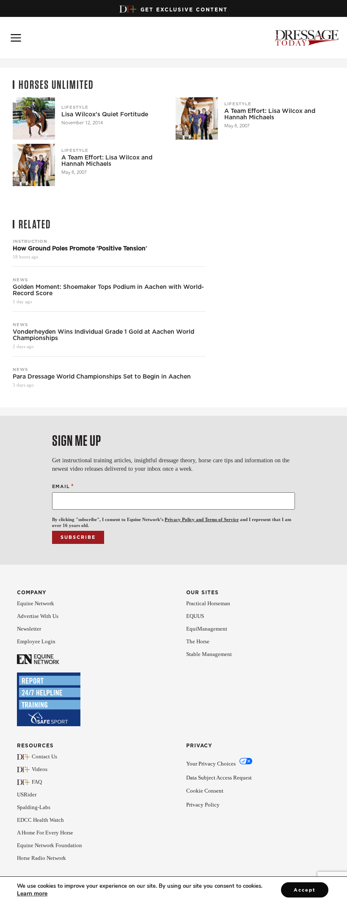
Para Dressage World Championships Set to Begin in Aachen (102, 376)
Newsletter (29, 629)
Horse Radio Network (41, 858)
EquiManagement (206, 629)
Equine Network (35, 603)
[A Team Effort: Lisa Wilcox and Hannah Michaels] (197, 118)
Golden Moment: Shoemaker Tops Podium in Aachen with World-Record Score (108, 290)
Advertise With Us (37, 616)
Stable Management (209, 654)
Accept (305, 890)
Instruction (30, 241)
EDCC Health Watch (40, 820)
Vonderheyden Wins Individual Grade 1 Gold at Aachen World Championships (103, 335)
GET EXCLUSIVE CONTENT (184, 9)
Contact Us (44, 756)
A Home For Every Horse (45, 832)
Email (63, 486)
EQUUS (195, 616)
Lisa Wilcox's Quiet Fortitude (104, 114)
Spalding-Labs (33, 807)
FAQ (37, 782)
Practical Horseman (208, 603)
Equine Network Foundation (49, 845)
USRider (26, 794)
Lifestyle (74, 107)
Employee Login (36, 641)
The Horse (197, 641)
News (20, 279)
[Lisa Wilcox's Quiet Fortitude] (34, 118)
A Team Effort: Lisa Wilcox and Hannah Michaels (269, 114)
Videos (39, 769)
